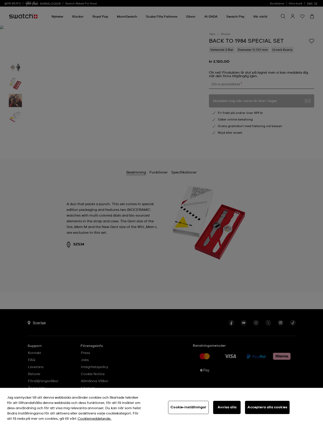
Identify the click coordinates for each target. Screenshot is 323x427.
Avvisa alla (227, 407)
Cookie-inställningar (188, 407)
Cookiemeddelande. (94, 418)
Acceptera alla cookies (267, 407)
